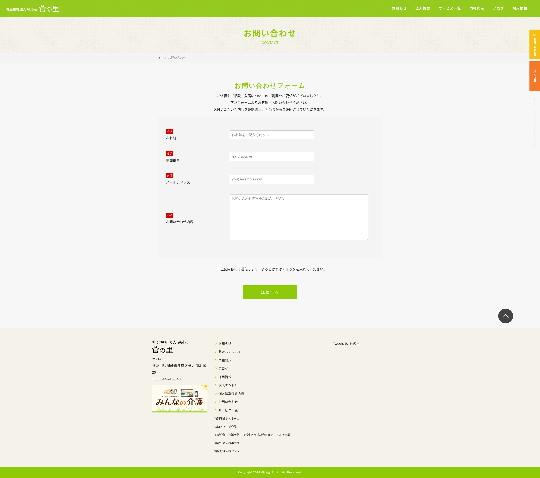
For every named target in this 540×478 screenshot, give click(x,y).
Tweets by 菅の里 (346, 343)
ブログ (498, 8)
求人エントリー (230, 385)
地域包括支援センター (228, 451)
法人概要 (422, 8)
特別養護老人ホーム (227, 418)
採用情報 (520, 8)
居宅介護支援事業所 (227, 443)
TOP (160, 58)
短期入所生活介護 (225, 426)
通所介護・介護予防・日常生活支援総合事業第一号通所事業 (252, 434)
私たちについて (230, 352)
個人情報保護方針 (231, 393)
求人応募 (534, 76)
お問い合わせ (534, 47)
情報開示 (477, 8)
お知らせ (399, 8)
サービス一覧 (450, 8)
